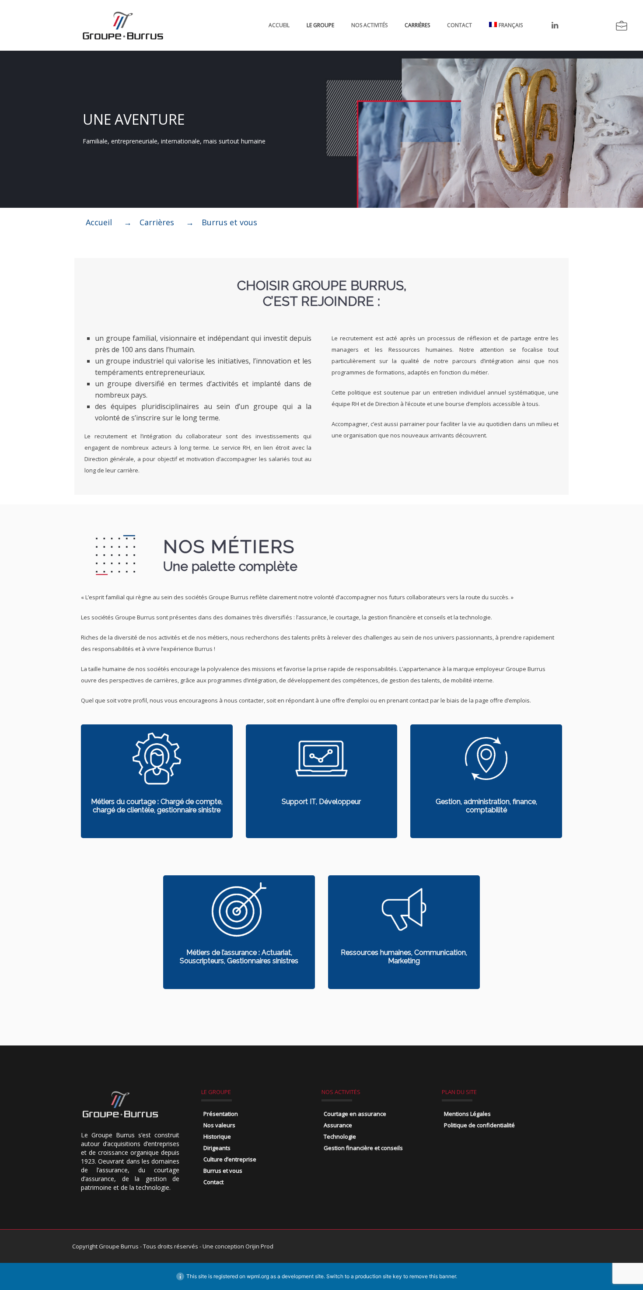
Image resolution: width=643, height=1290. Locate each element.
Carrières (417, 25)
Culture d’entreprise (229, 1159)
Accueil (279, 25)
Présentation (220, 1114)
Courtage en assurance (355, 1114)
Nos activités (369, 25)
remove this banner (432, 1276)
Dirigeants (217, 1148)
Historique (217, 1136)
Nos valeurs (219, 1125)
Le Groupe (320, 25)
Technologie (340, 1136)
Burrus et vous (222, 1171)
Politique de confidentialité (479, 1125)
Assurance (338, 1125)
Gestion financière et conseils (363, 1148)
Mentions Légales (467, 1114)
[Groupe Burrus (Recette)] (123, 25)
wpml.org (258, 1276)
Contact (459, 25)
